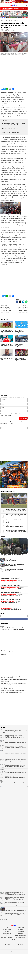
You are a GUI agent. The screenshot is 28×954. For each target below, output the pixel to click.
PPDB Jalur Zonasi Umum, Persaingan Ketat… (11, 588)
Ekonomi (8, 591)
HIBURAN (16, 577)
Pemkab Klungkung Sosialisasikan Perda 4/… (15, 772)
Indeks (13, 939)
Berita (10, 577)
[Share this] (17, 301)
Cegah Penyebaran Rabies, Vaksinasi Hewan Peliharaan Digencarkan (15, 559)
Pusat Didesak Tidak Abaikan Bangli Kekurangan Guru (6, 358)
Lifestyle (16, 730)
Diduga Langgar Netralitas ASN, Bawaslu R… (10, 602)
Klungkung (17, 765)
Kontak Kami (20, 933)
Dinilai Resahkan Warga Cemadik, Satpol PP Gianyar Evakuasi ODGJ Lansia (12, 555)
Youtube (21, 944)
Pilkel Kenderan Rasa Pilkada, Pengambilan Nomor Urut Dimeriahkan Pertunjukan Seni (20, 358)
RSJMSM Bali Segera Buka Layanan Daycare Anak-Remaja (15, 570)
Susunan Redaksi (7, 929)
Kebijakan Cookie (7, 933)
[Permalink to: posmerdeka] (1, 30)
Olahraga (16, 909)
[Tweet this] (20, 301)
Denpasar (8, 580)
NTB (11, 601)
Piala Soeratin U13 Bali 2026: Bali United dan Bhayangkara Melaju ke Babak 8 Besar (21, 330)
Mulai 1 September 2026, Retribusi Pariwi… (15, 905)
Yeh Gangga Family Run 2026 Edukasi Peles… (15, 777)
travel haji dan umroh (5, 683)
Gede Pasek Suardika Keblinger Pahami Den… (11, 609)
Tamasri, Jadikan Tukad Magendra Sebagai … (15, 753)
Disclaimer (7, 931)
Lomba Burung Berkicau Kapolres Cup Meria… (15, 731)
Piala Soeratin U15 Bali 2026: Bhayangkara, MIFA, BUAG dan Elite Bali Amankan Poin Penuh (16, 521)
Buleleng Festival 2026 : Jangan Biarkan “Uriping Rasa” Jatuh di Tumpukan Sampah (16, 531)
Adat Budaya (2, 577)
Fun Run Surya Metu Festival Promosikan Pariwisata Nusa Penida (14, 565)
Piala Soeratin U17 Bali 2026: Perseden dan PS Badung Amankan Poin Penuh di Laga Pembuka (6, 330)
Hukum (8, 608)
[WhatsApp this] (26, 301)
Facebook (8, 944)
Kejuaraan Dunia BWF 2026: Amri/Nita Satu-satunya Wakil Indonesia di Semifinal (16, 525)
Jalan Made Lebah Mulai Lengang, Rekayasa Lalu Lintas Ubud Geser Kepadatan (20, 344)
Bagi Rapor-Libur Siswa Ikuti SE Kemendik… (10, 599)
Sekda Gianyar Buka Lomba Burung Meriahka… (16, 747)
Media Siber (20, 929)
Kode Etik (7, 935)
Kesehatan (20, 907)
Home (7, 927)
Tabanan (12, 591)
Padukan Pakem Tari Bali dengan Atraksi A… (15, 737)
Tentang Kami (21, 927)
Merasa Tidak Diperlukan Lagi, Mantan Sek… (10, 595)
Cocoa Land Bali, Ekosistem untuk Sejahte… (10, 592)
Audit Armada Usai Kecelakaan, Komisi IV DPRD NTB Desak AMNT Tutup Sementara (6, 309)
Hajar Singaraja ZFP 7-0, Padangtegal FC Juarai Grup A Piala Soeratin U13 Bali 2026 (16, 510)
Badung (6, 577)
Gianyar (12, 730)
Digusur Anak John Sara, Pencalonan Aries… (10, 581)
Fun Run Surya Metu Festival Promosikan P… (15, 910)
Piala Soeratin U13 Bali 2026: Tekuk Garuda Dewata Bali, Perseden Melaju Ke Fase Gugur (16, 516)
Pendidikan (16, 584)
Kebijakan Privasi (20, 931)
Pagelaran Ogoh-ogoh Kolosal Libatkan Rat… (11, 578)
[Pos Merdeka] (14, 5)
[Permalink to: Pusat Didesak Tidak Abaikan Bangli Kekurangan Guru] (6, 352)
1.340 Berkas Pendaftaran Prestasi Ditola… (10, 585)
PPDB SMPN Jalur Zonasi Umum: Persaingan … (11, 606)
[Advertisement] (14, 72)
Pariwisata (7, 736)
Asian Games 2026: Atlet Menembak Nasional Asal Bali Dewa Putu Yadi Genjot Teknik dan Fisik (6, 344)
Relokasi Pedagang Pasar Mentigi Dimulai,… (15, 766)
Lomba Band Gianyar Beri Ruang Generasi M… (15, 742)
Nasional (12, 580)
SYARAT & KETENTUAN (20, 937)
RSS (14, 946)
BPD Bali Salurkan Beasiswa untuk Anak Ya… (15, 762)
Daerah (13, 577)
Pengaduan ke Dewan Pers (7, 937)
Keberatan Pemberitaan (20, 935)
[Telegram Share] (23, 301)
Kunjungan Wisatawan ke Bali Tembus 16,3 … (15, 914)
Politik (15, 580)
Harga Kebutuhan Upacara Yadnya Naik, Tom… (16, 782)
